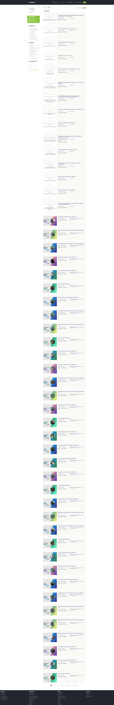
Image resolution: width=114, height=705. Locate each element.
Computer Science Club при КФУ (34, 49)
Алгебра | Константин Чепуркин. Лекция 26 (68, 445)
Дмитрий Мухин (61, 43)
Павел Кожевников (61, 70)
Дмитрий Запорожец (61, 272)
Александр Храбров (61, 232)
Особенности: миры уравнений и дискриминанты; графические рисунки (70, 137)
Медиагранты (33, 20)
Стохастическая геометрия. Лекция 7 (67, 552)
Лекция (31, 12)
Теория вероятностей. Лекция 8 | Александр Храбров (70, 593)
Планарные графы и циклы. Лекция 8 (67, 566)
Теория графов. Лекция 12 (64, 283)
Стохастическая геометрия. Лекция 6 (67, 660)
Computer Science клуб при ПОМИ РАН (34, 51)
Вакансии (59, 694)
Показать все (34, 39)
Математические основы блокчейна (66, 189)
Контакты (59, 699)
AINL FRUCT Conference (35, 44)
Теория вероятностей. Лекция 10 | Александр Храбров (71, 378)
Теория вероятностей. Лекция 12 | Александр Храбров (71, 243)
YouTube (87, 694)
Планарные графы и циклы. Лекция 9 (67, 472)
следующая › (69, 685)
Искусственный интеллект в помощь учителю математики (69, 164)
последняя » (75, 685)
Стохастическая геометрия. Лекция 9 (67, 431)
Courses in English (78, 2)
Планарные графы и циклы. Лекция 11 (67, 364)
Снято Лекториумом (34, 21)
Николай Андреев (61, 138)
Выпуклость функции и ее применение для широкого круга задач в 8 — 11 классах (71, 16)
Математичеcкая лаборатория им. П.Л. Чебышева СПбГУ (77, 219)
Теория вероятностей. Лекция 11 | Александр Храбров (71, 310)
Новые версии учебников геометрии (67, 176)
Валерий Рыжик (61, 206)
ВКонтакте (88, 692)
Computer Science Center (35, 47)
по (29, 67)
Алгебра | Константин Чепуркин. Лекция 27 (68, 297)
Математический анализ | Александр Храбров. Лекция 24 (71, 513)
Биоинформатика (33, 37)
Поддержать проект (61, 696)
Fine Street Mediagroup (34, 54)
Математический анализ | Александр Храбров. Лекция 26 (71, 325)
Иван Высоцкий (61, 124)
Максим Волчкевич (61, 178)
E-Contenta (32, 53)
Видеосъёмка (31, 694)
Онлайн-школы (69, 2)
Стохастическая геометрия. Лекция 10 (67, 351)
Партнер (31, 42)
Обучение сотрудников (33, 696)
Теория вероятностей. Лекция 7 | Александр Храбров (70, 633)
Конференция (32, 9)
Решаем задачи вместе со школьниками (67, 149)
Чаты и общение (4, 699)
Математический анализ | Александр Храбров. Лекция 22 (71, 620)
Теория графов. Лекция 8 (64, 539)
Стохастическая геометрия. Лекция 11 (67, 270)
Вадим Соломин (61, 98)
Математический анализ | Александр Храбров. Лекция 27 (71, 231)
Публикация (31, 701)
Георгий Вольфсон (61, 165)
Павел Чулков (60, 151)
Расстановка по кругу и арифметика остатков (69, 69)
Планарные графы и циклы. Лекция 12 (67, 257)
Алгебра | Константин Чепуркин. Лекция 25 (68, 498)
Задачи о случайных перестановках (66, 122)
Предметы (32, 25)
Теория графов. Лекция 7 (64, 673)
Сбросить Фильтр (33, 69)
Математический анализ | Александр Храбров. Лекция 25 (71, 392)
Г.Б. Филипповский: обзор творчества (67, 28)
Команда (59, 703)
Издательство (31, 692)
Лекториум (32, 2)
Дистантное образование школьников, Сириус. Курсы (71, 109)
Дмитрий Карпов (61, 218)
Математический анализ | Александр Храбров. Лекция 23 (71, 607)
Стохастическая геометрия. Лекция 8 (67, 458)
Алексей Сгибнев (61, 85)
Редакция (32, 16)
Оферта (59, 701)
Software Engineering (34, 29)
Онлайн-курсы (56, 2)
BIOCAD (31, 46)
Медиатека (62, 2)
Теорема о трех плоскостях (64, 55)
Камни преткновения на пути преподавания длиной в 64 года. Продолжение (70, 204)
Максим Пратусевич (61, 191)
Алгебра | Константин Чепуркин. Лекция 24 (68, 579)
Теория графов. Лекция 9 (64, 485)
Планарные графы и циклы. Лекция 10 (67, 404)
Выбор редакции (33, 18)
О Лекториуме (60, 692)
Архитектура (32, 33)
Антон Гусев (60, 111)
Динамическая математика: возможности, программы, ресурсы (71, 83)
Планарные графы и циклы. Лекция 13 (67, 216)
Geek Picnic (32, 55)
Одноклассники (89, 696)
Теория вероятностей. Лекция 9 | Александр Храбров (70, 525)
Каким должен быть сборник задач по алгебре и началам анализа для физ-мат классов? (69, 96)
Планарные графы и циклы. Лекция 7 (67, 646)
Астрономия (32, 34)
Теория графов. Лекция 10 (64, 418)
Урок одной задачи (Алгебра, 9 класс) (67, 42)
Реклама (30, 703)
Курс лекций (32, 10)
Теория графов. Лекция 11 (64, 337)
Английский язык (33, 30)
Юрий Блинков (60, 57)
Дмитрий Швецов (61, 30)
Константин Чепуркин (62, 299)
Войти (84, 2)
